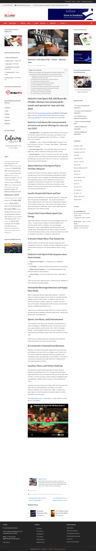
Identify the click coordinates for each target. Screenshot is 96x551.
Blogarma (7, 120)
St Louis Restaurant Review (12, 214)
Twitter (6, 111)
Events (78, 1)
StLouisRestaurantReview (45, 113)
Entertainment (33, 490)
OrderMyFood (40, 533)
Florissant (10, 180)
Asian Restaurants (10, 163)
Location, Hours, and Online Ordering (42, 93)
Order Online (12, 23)
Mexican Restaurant (12, 192)
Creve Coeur (15, 173)
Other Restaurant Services (73, 536)
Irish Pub (49, 494)
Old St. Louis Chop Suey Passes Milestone (62, 512)
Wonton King (9, 77)
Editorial (8, 175)
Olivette (7, 203)
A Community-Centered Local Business (41, 91)
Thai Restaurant (10, 219)
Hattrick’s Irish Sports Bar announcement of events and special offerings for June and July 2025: (47, 77)
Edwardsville (15, 175)
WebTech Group (41, 542)
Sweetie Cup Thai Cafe (12, 67)
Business (76, 146)
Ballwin (8, 166)
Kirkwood (9, 187)
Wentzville (16, 228)
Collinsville (7, 173)
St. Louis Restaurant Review (29, 14)
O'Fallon (60, 494)
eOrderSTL (53, 23)
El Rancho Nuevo (79, 149)
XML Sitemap (6, 542)
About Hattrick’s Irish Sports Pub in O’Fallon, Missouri (45, 79)
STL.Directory (40, 531)
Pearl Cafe (9, 64)
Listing (76, 165)
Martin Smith (42, 65)
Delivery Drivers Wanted (73, 541)
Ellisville (7, 177)
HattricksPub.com (36, 398)
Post (13, 203)
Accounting (7, 161)
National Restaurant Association (11, 198)
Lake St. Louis (78, 161)
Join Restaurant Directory (73, 533)
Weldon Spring (78, 196)
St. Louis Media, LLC (44, 549)
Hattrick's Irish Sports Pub (40, 494)
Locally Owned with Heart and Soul (40, 81)
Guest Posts (77, 158)
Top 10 (15, 221)
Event (31, 494)
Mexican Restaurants (12, 57)
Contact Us (70, 539)
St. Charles (77, 190)
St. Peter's (77, 193)
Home (5, 23)
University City (10, 223)
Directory (43, 23)
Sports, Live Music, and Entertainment (41, 90)
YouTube (7, 117)
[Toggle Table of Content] (65, 70)
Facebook (7, 107)
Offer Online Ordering (72, 530)
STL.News (39, 528)
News (73, 1)
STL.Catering (40, 536)
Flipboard (7, 123)
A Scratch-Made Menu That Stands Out (42, 84)
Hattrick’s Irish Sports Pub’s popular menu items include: (46, 86)
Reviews (76, 187)
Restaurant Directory (87, 1)
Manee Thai (15, 187)
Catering (22, 23)
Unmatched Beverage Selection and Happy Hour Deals (45, 88)
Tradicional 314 (10, 72)
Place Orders (70, 527)
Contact (62, 23)
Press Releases (78, 177)
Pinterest (7, 114)
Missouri (54, 494)
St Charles (16, 206)
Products (76, 180)
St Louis (10, 209)
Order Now (68, 1)
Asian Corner (9, 60)
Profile (76, 184)
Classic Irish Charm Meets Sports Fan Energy (43, 83)
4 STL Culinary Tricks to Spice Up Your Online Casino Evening (41, 512)
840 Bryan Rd (41, 115)
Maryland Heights (11, 189)
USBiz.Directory (41, 539)
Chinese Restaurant (14, 171)
